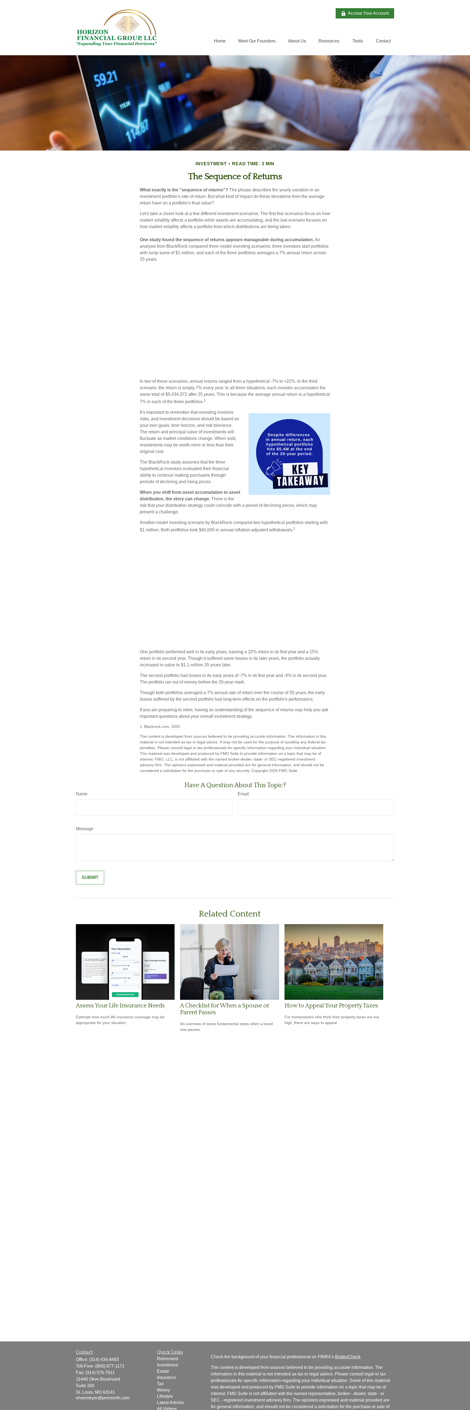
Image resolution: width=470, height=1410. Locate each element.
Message (85, 828)
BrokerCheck (347, 1356)
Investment (167, 1365)
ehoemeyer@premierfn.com (102, 1398)
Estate (163, 1371)
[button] (220, 41)
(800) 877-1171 (110, 1366)
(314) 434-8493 (104, 1359)
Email (243, 794)
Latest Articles (170, 1402)
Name (82, 794)
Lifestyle (165, 1396)
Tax (160, 1383)
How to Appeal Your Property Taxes (331, 1005)
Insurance (166, 1377)
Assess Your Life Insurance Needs (120, 1005)
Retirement (167, 1358)
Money (163, 1390)
